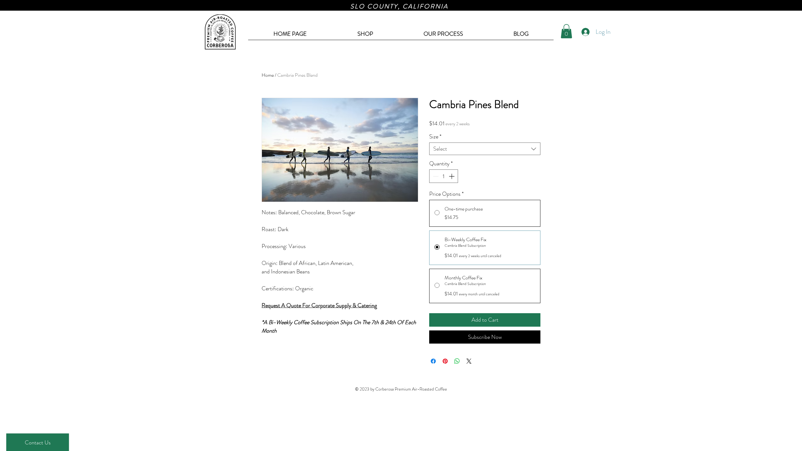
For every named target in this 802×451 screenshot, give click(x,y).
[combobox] (484, 149)
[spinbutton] (443, 176)
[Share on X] (469, 361)
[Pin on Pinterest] (445, 361)
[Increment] (452, 176)
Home (268, 75)
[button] (566, 31)
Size (435, 136)
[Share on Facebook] (433, 361)
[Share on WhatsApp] (457, 361)
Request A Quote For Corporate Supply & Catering (319, 305)
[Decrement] (435, 176)
